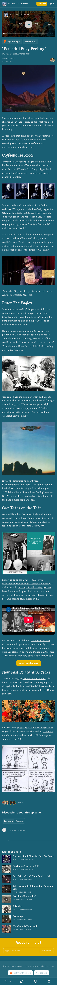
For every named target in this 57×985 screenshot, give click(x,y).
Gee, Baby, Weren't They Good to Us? (31, 876)
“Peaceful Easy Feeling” (14, 162)
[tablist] (13, 821)
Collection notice (47, 966)
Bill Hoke (13, 652)
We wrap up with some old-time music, (27, 733)
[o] (6, 859)
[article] (28, 859)
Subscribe (42, 4)
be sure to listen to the (29, 727)
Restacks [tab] (19, 821)
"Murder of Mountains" (24, 896)
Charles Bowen (8, 59)
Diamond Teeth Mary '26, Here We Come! (33, 856)
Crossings (18, 916)
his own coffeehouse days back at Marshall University (26, 581)
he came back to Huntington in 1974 (21, 599)
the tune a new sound (34, 678)
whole (44, 727)
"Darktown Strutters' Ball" (26, 866)
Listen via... (30, 41)
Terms (35, 966)
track (50, 727)
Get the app (41, 973)
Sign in (51, 4)
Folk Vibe (17, 906)
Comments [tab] (8, 821)
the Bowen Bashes (40, 640)
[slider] (26, 33)
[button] (8, 24)
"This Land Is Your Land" (25, 926)
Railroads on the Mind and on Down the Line (33, 887)
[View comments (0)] (21, 981)
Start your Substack (21, 973)
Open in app (13, 41)
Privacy (28, 966)
